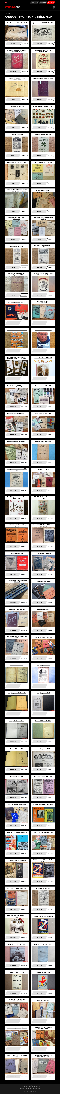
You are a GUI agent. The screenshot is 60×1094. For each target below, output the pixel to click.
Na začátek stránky (30, 1091)
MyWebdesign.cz (34, 1088)
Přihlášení (43, 2)
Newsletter (34, 2)
